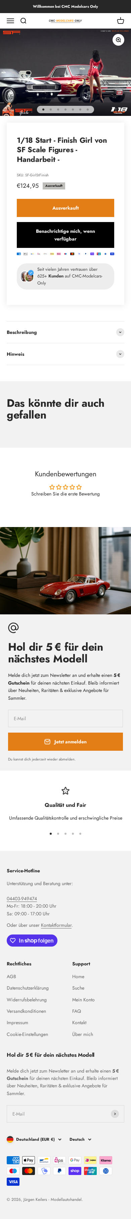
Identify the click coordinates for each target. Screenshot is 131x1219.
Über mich (82, 1034)
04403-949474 (22, 898)
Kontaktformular (56, 925)
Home (78, 976)
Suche (78, 988)
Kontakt (79, 1022)
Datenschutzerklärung (28, 988)
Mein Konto (83, 999)
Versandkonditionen (26, 1011)
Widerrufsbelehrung (27, 999)
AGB (11, 976)
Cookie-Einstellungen (27, 1034)
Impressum (17, 1022)
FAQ (76, 1011)
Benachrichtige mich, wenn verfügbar (65, 235)
